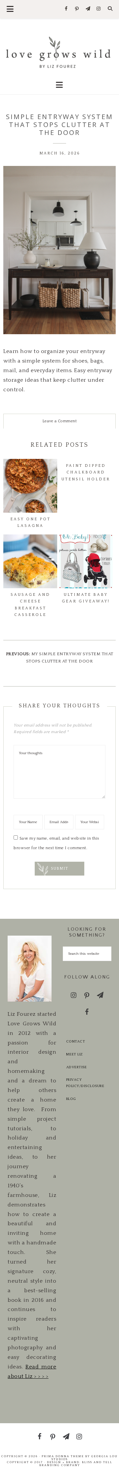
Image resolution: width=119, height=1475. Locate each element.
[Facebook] (66, 9)
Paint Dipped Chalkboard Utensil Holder (85, 472)
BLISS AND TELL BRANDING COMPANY (75, 1463)
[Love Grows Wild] (59, 51)
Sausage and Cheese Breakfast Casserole (30, 605)
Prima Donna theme (63, 1456)
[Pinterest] (77, 9)
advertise (76, 1067)
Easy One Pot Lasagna (30, 522)
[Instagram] (98, 9)
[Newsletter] (87, 9)
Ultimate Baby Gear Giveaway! (86, 598)
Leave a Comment (59, 421)
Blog (71, 1099)
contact (75, 1041)
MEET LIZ (74, 1054)
